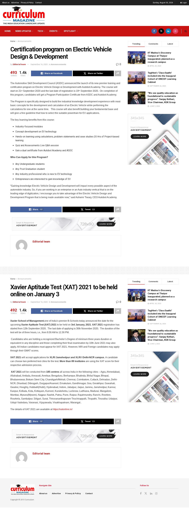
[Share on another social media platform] (118, 73)
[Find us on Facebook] (154, 31)
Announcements (24, 41)
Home (8, 31)
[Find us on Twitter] (161, 31)
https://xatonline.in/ (62, 409)
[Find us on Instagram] (175, 31)
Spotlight (70, 31)
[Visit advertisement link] (65, 224)
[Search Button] (186, 31)
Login (184, 3)
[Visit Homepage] (23, 15)
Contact (38, 3)
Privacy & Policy (27, 3)
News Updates (23, 31)
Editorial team (19, 64)
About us (5, 3)
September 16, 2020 (39, 64)
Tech (40, 31)
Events (53, 31)
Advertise (15, 3)
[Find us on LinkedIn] (168, 31)
